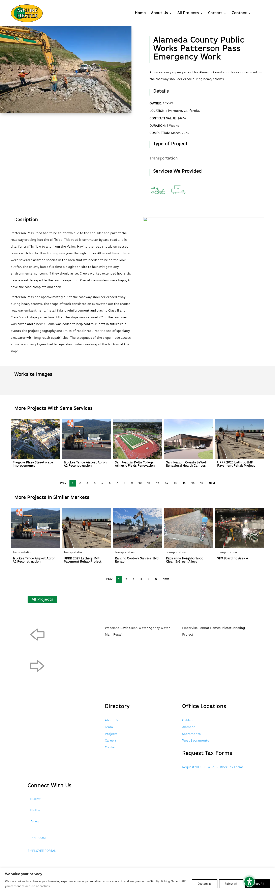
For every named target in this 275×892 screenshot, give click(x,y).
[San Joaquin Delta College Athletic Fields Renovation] (137, 439)
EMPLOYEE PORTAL (42, 851)
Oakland (188, 720)
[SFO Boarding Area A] (239, 528)
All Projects (188, 13)
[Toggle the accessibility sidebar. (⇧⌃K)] (249, 881)
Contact (239, 13)
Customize (205, 883)
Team (109, 727)
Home (140, 13)
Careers (215, 13)
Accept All (257, 883)
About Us (159, 13)
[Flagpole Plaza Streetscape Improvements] (35, 439)
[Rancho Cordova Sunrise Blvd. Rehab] (137, 528)
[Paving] (178, 190)
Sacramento (191, 734)
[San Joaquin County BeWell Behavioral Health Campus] (188, 439)
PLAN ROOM (37, 838)
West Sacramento (195, 740)
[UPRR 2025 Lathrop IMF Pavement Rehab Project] (239, 439)
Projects (111, 734)
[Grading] (158, 190)
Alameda (188, 727)
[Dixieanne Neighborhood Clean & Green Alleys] (188, 528)
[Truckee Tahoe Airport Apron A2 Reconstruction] (86, 439)
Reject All (231, 883)
